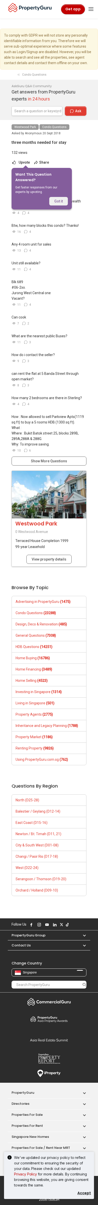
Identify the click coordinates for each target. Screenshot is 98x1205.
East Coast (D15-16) (31, 823)
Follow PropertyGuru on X (61, 925)
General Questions (36, 635)
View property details (49, 559)
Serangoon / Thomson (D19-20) (41, 879)
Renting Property (35, 748)
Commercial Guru (49, 1002)
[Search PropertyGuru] (84, 984)
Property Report (49, 1059)
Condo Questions (54, 127)
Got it (58, 201)
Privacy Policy (25, 1174)
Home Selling (32, 681)
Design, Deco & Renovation (41, 624)
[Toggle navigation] (91, 9)
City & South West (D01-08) (37, 845)
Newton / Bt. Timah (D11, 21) (38, 834)
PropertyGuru (23, 1092)
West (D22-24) (27, 868)
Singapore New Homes (30, 1136)
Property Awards (49, 1019)
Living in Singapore (35, 703)
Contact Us (21, 945)
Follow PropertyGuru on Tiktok (67, 925)
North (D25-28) (27, 800)
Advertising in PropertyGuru (43, 602)
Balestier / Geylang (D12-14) (38, 811)
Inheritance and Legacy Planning (47, 726)
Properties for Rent (27, 1125)
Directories (20, 1103)
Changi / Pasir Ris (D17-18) (37, 856)
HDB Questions (34, 647)
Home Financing (34, 669)
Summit (49, 1040)
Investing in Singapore (39, 692)
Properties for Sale (27, 1114)
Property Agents (34, 714)
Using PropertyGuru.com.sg (42, 759)
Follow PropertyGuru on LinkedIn (54, 925)
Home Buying (33, 658)
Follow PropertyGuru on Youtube (46, 925)
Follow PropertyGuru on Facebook (31, 925)
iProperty (49, 1073)
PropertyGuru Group (28, 935)
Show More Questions (49, 461)
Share (43, 162)
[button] (81, 935)
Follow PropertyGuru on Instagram (38, 925)
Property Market (34, 737)
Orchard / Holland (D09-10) (37, 890)
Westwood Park (25, 127)
